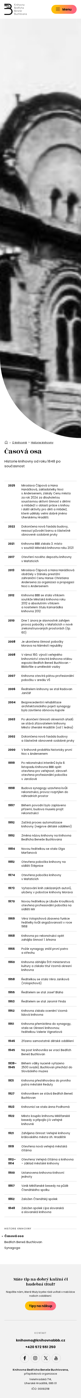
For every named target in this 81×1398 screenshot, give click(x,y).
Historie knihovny (42, 442)
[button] (64, 9)
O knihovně (19, 442)
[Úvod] (15, 9)
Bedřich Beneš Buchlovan (23, 1242)
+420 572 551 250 (40, 1347)
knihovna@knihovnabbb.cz (40, 1340)
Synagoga (12, 1248)
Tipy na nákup (40, 1306)
